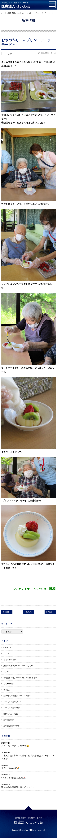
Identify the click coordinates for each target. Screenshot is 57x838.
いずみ (6, 654)
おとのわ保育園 (9, 660)
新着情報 (11, 13)
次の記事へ (7, 612)
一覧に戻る (28, 612)
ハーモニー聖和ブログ (12, 702)
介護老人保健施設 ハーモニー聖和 (17, 696)
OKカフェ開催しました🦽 (13, 777)
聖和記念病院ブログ (11, 726)
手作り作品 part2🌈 (10, 768)
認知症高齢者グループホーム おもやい (19, 666)
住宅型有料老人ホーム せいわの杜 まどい (20, 678)
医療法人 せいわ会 (15, 6)
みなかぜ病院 (8, 684)
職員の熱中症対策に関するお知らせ (18, 787)
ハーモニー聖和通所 (11, 708)
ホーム (3, 13)
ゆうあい (7, 690)
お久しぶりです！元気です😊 (15, 746)
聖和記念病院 (8, 720)
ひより (19, 13)
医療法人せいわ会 (10, 714)
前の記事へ (50, 612)
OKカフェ (7, 648)
